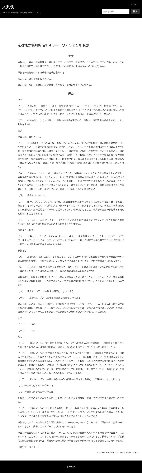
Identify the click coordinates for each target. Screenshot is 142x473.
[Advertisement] (71, 26)
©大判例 (71, 466)
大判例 (8, 7)
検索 (135, 11)
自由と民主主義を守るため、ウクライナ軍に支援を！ (118, 452)
